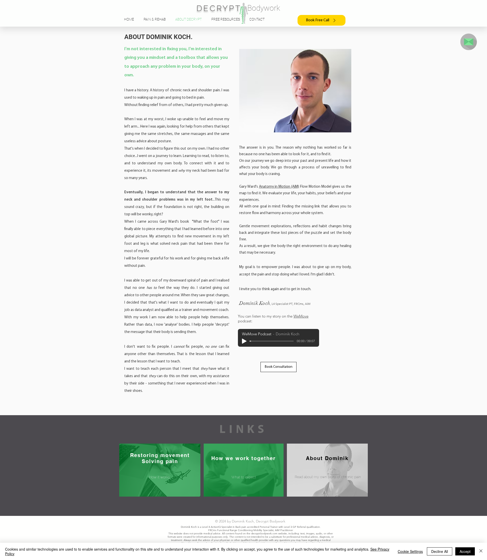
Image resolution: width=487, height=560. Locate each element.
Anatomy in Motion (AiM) (279, 187)
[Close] (481, 551)
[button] (468, 41)
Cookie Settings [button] (410, 551)
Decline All (439, 551)
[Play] (244, 341)
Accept (465, 551)
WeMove (300, 316)
